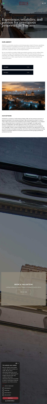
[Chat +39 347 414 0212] (3, 3)
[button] (10, 401)
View (28, 67)
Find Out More (23, 292)
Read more (4, 383)
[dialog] (10, 382)
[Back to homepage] (23, 3)
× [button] (17, 363)
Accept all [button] (10, 398)
